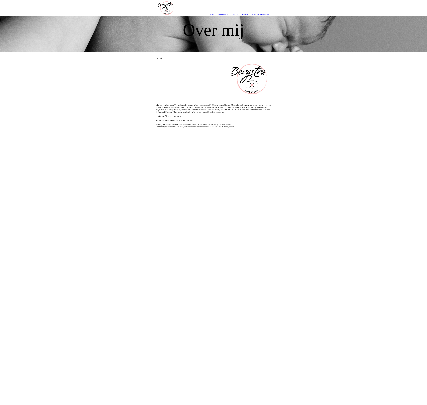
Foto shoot (222, 14)
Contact (245, 14)
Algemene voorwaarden (260, 14)
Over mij (235, 14)
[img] (213, 34)
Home (212, 14)
